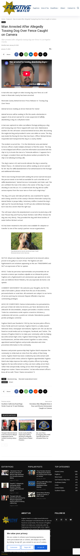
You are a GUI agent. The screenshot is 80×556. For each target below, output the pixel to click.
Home (3, 19)
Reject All (27, 547)
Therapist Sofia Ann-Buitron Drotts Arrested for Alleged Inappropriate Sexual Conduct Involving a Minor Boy (9, 436)
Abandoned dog (12, 379)
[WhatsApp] (26, 54)
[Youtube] (70, 520)
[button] (78, 8)
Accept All (41, 547)
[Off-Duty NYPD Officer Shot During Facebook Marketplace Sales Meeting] (31, 483)
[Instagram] (61, 520)
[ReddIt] (36, 54)
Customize (13, 547)
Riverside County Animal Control (28, 379)
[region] (27, 541)
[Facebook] (16, 54)
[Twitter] (66, 520)
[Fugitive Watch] (11, 8)
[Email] (40, 54)
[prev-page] (2, 445)
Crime (3, 22)
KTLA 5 (11, 382)
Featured (9, 19)
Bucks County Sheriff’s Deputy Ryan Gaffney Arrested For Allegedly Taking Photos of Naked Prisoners (25, 436)
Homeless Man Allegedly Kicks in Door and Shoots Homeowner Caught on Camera (40, 406)
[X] (21, 54)
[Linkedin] (31, 54)
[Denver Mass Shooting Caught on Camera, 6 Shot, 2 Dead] (31, 494)
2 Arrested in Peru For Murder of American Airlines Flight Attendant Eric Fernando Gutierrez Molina (17, 474)
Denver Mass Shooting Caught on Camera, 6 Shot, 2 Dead (43, 494)
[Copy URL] (45, 54)
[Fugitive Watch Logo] (10, 520)
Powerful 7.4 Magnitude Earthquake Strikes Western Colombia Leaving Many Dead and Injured (17, 487)
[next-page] (6, 445)
